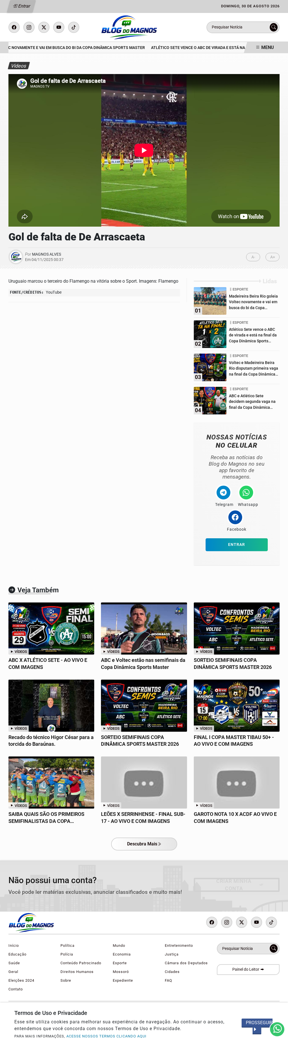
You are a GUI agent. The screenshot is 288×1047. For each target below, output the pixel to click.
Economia (122, 954)
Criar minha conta (233, 884)
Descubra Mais (142, 844)
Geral (13, 972)
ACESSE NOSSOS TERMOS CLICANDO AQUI (106, 1036)
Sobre (65, 980)
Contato (15, 989)
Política (67, 945)
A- (253, 257)
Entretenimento (179, 945)
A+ (272, 257)
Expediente (123, 980)
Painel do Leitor (246, 969)
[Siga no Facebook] (14, 27)
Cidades (172, 972)
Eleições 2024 (21, 980)
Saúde (14, 963)
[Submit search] (274, 27)
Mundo (119, 945)
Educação (17, 954)
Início (13, 945)
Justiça (172, 954)
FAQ (168, 980)
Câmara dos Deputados (186, 963)
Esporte (120, 963)
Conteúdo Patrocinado (80, 963)
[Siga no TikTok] (73, 27)
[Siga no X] (44, 27)
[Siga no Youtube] (58, 27)
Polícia (66, 954)
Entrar (24, 6)
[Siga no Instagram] (29, 27)
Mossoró (121, 972)
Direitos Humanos (77, 972)
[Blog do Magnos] (146, 27)
